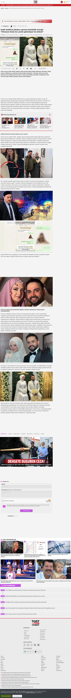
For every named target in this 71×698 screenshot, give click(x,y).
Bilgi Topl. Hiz (42, 634)
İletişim (25, 633)
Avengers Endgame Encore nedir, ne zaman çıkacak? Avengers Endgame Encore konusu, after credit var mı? (21, 683)
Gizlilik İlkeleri (42, 631)
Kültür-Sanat (43, 657)
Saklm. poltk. (26, 638)
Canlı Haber (3, 659)
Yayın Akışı (58, 667)
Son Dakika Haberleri (60, 662)
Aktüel (2, 656)
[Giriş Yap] (62, 2)
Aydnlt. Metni (42, 637)
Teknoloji (58, 665)
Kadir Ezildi (12, 99)
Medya (42, 665)
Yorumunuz (11, 489)
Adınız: (3, 484)
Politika (42, 670)
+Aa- (35, 68)
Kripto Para (43, 659)
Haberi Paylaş (7, 68)
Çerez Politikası (26, 637)
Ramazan (57, 657)
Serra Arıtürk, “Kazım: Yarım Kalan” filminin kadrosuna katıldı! (21, 614)
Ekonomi (2, 665)
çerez (24, 691)
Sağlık (57, 659)
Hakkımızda (26, 630)
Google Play (28, 651)
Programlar (58, 656)
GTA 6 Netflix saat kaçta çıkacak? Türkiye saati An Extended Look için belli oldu (25, 590)
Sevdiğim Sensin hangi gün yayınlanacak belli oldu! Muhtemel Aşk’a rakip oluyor (26, 602)
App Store (39, 651)
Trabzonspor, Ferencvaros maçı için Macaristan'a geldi (17, 5)
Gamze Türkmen (43, 101)
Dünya (2, 662)
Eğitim (2, 664)
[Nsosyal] (27, 69)
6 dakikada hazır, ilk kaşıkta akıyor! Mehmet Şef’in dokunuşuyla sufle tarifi (15, 682)
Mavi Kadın (43, 664)
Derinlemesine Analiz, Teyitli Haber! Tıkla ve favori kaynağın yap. (24, 21)
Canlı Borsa (3, 657)
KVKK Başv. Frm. (43, 639)
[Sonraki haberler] (50, 114)
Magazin (6, 8)
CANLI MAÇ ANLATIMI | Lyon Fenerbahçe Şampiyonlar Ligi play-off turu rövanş (25, 596)
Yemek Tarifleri (59, 670)
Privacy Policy (42, 633)
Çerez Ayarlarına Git (17, 696)
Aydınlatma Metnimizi (30, 692)
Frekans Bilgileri (27, 635)
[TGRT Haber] (35, 2)
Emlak (2, 667)
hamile (9, 102)
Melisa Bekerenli (22, 26)
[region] (35, 693)
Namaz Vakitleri (44, 667)
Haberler (2, 8)
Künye (25, 632)
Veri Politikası (42, 636)
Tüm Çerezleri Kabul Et (6, 696)
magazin (3, 315)
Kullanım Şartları (43, 629)
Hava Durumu (3, 670)
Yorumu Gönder (26, 510)
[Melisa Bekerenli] (11, 26)
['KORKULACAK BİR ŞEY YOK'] (26, 452)
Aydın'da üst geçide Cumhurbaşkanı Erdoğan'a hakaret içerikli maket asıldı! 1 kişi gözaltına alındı (30, 608)
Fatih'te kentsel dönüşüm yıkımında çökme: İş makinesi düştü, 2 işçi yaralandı (16, 680)
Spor (57, 664)
